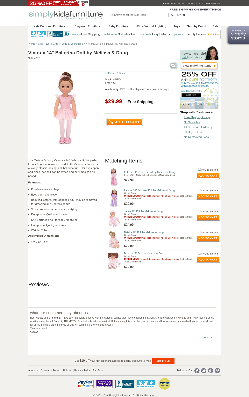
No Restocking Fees (196, 136)
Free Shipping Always (197, 117)
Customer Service (51, 370)
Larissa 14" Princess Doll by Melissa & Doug (149, 190)
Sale (215, 26)
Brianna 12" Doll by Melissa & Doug (144, 253)
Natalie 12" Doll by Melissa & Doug (144, 232)
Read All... (208, 337)
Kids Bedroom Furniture (49, 26)
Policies (67, 370)
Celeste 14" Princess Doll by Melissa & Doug (149, 172)
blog (181, 3)
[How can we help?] (199, 59)
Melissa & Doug (116, 73)
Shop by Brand (196, 26)
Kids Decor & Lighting (151, 26)
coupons (192, 3)
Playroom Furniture (87, 26)
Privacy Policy (82, 370)
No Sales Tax (192, 122)
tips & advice (168, 3)
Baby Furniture (118, 26)
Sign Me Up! (163, 360)
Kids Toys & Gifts (48, 43)
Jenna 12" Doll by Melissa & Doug (143, 211)
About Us (33, 370)
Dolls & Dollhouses (72, 43)
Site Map (98, 370)
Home (32, 43)
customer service (209, 3)
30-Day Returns (193, 132)
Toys (177, 26)
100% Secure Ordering (198, 127)
